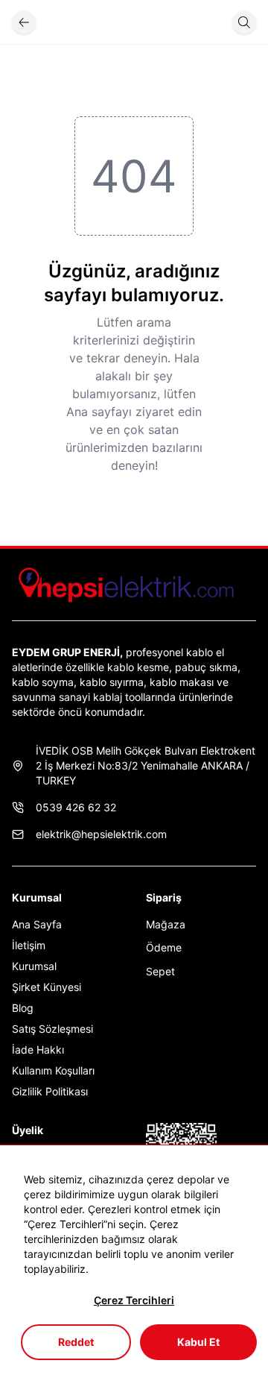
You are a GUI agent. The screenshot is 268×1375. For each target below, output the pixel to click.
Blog (23, 1007)
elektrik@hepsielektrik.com (101, 834)
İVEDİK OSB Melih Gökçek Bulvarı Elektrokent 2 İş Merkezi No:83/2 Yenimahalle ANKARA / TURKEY (145, 765)
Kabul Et (198, 1341)
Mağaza (165, 924)
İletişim (28, 945)
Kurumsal (34, 966)
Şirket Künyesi (46, 987)
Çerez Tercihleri (134, 1300)
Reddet (76, 1341)
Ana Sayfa (37, 924)
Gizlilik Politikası (50, 1091)
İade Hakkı (38, 1049)
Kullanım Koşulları (53, 1070)
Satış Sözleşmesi (52, 1028)
